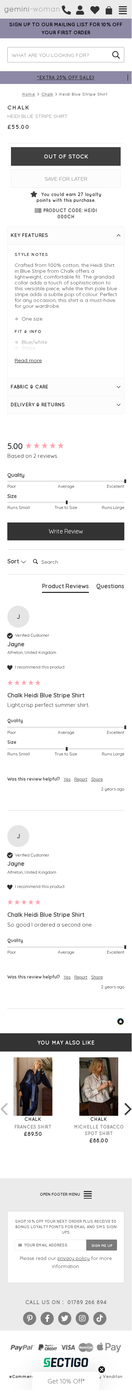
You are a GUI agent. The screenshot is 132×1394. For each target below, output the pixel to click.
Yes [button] (67, 779)
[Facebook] (47, 1318)
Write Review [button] (66, 531)
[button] (65, 1381)
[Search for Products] (116, 54)
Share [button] (97, 779)
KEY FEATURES (29, 235)
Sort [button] (13, 561)
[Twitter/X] (64, 1318)
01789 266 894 (86, 1302)
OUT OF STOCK (66, 156)
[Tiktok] (99, 1318)
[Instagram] (82, 1318)
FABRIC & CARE (29, 387)
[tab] (65, 587)
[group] (65, 446)
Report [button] (80, 779)
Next (128, 1101)
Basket (109, 10)
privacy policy (73, 1258)
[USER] (80, 10)
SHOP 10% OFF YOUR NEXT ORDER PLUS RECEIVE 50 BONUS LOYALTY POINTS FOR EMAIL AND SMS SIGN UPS (66, 1226)
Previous (3, 1101)
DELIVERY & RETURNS (38, 404)
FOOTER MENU (60, 1194)
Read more (28, 360)
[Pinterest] (29, 1318)
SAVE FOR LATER (66, 179)
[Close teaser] (101, 1369)
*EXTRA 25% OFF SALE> (66, 77)
